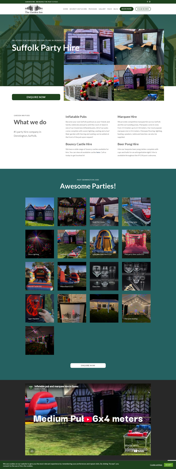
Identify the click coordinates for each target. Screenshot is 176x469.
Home (65, 9)
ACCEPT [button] (168, 465)
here (98, 152)
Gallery (102, 9)
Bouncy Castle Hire (78, 9)
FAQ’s (109, 9)
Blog (116, 9)
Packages (93, 9)
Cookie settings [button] (156, 465)
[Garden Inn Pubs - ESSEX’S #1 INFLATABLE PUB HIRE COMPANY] (34, 9)
